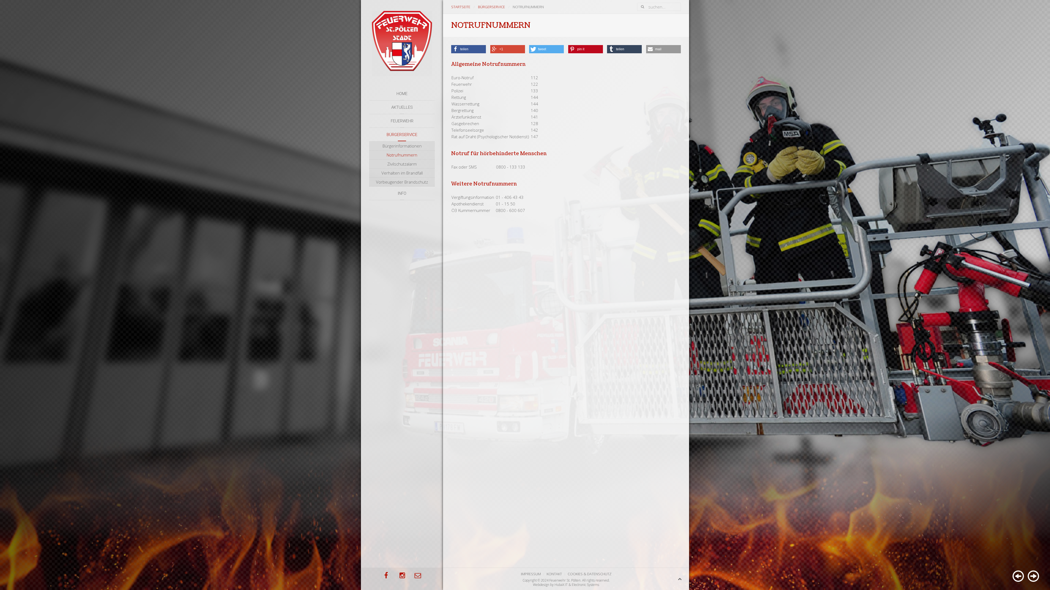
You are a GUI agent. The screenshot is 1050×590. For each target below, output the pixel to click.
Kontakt (554, 573)
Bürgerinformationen (402, 146)
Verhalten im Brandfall (402, 173)
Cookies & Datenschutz (589, 573)
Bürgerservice (402, 134)
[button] (468, 49)
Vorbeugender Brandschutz (402, 182)
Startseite (460, 6)
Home (401, 93)
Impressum (531, 573)
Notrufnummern (402, 155)
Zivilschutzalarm (402, 164)
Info (402, 193)
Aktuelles (402, 107)
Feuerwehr (402, 121)
